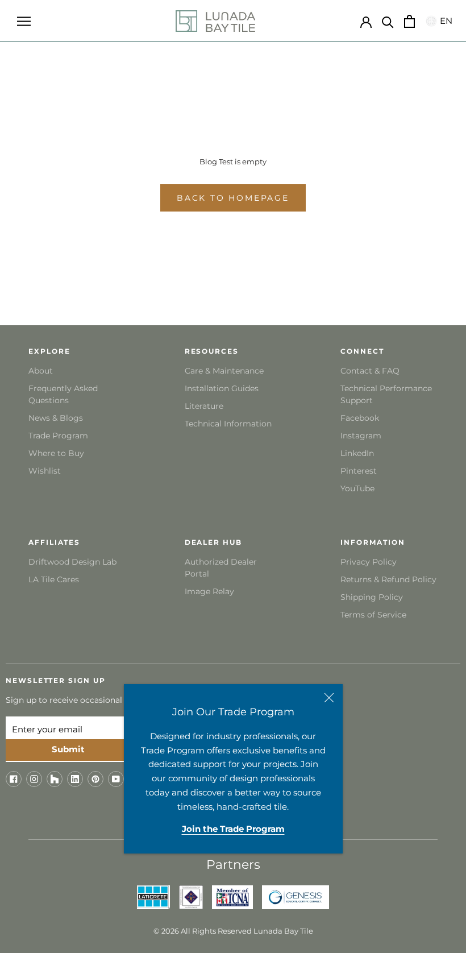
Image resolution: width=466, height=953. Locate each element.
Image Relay (209, 591)
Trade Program (58, 435)
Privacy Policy (368, 562)
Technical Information (228, 424)
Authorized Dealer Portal (221, 568)
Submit (68, 749)
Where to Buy (56, 453)
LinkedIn (357, 453)
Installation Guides (222, 388)
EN (444, 20)
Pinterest (358, 471)
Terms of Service (373, 615)
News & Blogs (55, 418)
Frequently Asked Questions (63, 394)
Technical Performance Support (386, 394)
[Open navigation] (24, 21)
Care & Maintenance (224, 371)
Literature (204, 406)
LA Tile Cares (53, 579)
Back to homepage (233, 198)
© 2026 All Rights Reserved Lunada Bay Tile (233, 930)
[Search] (388, 21)
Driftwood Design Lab (72, 562)
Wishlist (44, 471)
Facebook (359, 418)
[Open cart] (409, 21)
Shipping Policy (371, 597)
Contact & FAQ (370, 371)
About (40, 371)
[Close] (329, 698)
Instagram (360, 435)
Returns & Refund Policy (388, 579)
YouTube (357, 488)
